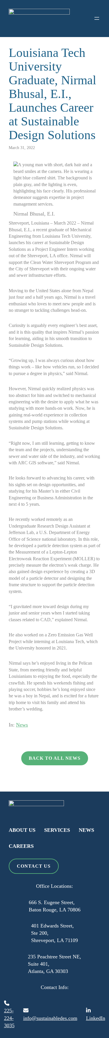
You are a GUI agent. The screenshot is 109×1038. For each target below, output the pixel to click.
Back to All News (55, 758)
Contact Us (34, 866)
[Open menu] (96, 18)
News (22, 725)
